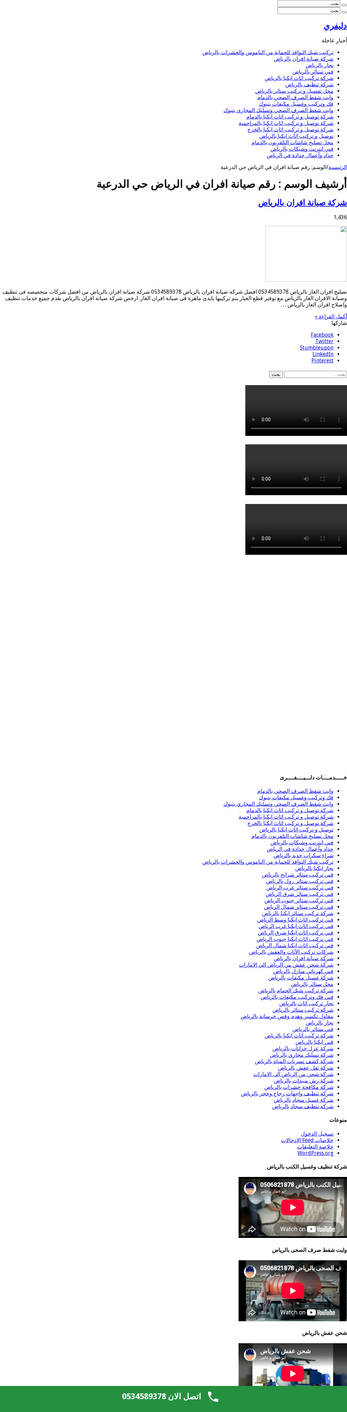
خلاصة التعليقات (315, 1146)
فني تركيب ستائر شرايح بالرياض (297, 874)
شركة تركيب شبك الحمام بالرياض (295, 990)
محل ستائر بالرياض (312, 984)
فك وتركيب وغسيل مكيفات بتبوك (296, 104)
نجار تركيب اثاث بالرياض (306, 1003)
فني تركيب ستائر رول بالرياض (299, 881)
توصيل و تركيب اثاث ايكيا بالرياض (296, 136)
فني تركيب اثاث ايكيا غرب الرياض (296, 926)
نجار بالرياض (319, 65)
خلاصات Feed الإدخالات (307, 1140)
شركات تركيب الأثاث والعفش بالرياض (291, 952)
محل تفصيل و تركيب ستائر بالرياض (294, 91)
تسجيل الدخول (317, 1134)
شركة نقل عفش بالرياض (305, 1068)
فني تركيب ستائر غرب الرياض (299, 887)
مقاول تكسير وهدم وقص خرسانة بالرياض (287, 1016)
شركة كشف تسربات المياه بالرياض (294, 1061)
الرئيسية (337, 167)
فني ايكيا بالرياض (314, 1042)
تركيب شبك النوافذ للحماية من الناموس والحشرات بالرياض (267, 52)
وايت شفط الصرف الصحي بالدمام (295, 97)
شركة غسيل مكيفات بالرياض (300, 977)
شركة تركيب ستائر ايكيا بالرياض (297, 913)
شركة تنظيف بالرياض (309, 84)
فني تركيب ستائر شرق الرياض (299, 894)
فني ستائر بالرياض (312, 71)
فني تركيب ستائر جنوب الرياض (298, 900)
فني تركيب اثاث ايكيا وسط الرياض (295, 919)
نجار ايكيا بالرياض (314, 868)
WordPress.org (315, 1153)
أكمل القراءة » (331, 316)
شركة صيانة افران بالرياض (303, 59)
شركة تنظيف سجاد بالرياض (302, 1106)
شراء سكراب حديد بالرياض (303, 855)
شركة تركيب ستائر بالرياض (302, 1010)
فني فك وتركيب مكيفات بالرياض (297, 997)
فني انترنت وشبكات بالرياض (301, 149)
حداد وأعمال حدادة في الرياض (300, 155)
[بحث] (344, 5)
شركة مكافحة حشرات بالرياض (298, 1087)
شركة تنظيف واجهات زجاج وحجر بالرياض (287, 1093)
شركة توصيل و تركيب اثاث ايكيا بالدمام (289, 116)
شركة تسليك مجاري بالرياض (301, 1055)
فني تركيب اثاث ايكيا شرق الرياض (295, 932)
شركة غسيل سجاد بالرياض (303, 1100)
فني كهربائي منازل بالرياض (303, 971)
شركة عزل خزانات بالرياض (302, 1048)
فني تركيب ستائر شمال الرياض (298, 907)
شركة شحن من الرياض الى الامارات (293, 1074)
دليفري (335, 25)
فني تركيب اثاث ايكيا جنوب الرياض (295, 939)
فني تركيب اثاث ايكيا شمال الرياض (294, 945)
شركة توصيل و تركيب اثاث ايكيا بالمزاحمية (286, 123)
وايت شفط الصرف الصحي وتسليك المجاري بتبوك (278, 110)
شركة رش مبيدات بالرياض (303, 1080)
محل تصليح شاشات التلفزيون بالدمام (292, 142)
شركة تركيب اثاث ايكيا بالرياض (299, 78)
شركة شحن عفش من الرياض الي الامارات (286, 965)
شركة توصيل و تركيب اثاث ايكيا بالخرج (290, 129)
